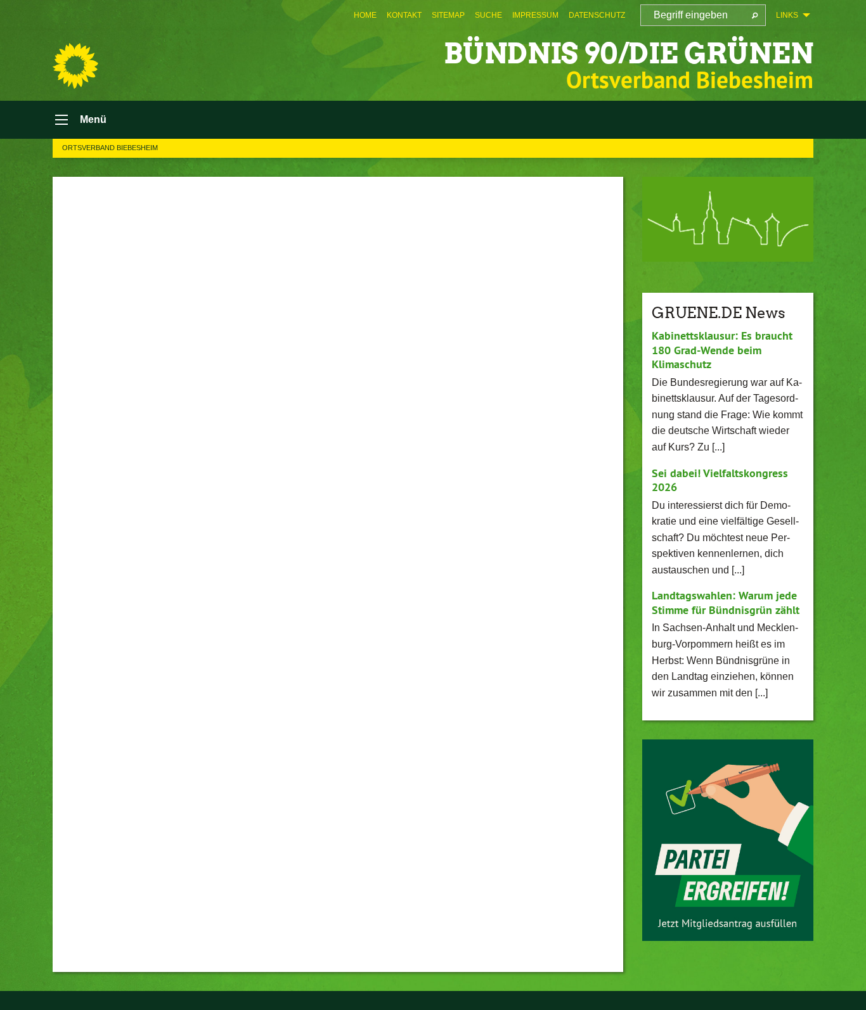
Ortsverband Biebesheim (110, 147)
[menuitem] (365, 15)
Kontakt (404, 15)
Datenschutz (597, 15)
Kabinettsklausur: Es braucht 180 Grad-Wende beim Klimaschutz (722, 349)
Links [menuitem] (787, 15)
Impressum (535, 15)
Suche (488, 15)
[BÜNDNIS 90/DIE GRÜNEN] (75, 66)
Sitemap (448, 15)
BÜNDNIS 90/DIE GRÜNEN (628, 53)
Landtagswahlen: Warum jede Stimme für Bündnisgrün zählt (725, 602)
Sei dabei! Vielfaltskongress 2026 (720, 480)
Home (365, 15)
